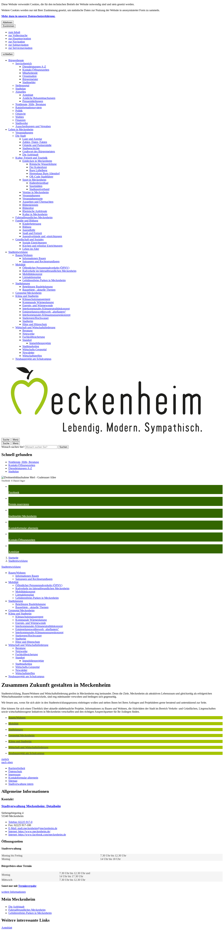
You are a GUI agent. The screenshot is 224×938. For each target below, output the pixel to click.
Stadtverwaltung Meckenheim (31, 806)
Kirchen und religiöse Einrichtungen (42, 245)
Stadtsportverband (39, 189)
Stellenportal (22, 85)
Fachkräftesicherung (33, 336)
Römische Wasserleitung (43, 164)
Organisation (29, 76)
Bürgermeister (30, 79)
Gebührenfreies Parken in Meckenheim (44, 280)
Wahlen (19, 116)
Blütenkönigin (30, 204)
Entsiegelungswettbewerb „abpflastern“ (44, 311)
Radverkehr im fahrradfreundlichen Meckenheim (49, 270)
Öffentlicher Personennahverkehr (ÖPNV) (45, 267)
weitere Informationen (13, 891)
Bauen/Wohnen (24, 255)
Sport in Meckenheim (34, 179)
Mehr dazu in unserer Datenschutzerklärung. (28, 16)
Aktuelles (20, 91)
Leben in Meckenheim (20, 129)
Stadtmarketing (30, 346)
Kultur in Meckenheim (34, 214)
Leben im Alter (30, 248)
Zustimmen (8, 26)
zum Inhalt (14, 32)
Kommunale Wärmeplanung (38, 302)
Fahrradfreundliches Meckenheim (33, 217)
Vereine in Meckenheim (35, 192)
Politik (19, 110)
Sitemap (12, 780)
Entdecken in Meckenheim (37, 160)
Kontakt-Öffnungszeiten (35, 69)
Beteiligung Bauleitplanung (37, 286)
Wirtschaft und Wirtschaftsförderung (35, 327)
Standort (27, 340)
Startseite (13, 557)
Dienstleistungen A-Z (34, 66)
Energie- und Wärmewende (37, 305)
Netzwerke (28, 333)
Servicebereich (23, 63)
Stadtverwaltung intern (20, 783)
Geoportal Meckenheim (28, 292)
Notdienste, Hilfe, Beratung (30, 104)
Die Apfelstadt (30, 154)
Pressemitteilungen (32, 101)
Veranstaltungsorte (32, 198)
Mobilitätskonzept (32, 274)
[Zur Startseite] (106, 436)
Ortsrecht (20, 113)
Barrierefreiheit (16, 768)
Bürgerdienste (16, 60)
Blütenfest (28, 208)
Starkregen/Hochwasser (35, 318)
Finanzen (20, 120)
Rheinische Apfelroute (34, 211)
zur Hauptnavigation (19, 38)
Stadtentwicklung (18, 252)
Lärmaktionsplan (31, 277)
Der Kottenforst (38, 167)
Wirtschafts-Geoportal (34, 349)
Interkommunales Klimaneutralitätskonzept (46, 308)
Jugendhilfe (28, 230)
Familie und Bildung (26, 220)
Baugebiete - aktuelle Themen (38, 289)
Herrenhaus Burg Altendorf (44, 173)
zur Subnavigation (18, 44)
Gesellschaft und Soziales (29, 239)
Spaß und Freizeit (32, 233)
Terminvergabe (27, 885)
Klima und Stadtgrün (26, 296)
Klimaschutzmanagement (36, 299)
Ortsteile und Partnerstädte (36, 145)
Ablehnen (7, 22)
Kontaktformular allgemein (23, 777)
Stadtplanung (22, 283)
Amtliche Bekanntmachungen (38, 98)
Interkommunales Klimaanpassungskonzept (46, 314)
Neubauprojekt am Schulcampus (33, 358)
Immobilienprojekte (40, 343)
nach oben (7, 762)
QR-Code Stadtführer (41, 176)
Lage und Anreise (32, 138)
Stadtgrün (27, 321)
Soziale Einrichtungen (34, 242)
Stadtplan (20, 88)
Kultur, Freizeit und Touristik (31, 157)
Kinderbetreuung (31, 223)
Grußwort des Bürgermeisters (38, 151)
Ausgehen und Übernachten (37, 201)
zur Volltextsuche (17, 35)
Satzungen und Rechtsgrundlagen (40, 261)
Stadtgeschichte (31, 148)
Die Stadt (20, 135)
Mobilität (20, 264)
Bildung (26, 226)
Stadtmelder (29, 82)
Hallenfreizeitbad (38, 182)
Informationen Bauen (34, 258)
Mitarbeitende (30, 72)
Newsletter (28, 352)
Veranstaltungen (24, 132)
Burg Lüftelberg (38, 170)
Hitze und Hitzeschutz (34, 324)
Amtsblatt (27, 94)
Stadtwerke (21, 123)
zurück (5, 759)
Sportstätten (35, 186)
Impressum (14, 774)
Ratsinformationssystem (28, 107)
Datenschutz (15, 771)
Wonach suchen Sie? (12, 446)
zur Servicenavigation (20, 47)
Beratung (27, 330)
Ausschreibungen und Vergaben (33, 126)
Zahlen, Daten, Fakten (34, 142)
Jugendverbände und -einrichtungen (42, 236)
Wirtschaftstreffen (32, 355)
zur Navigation (16, 41)
